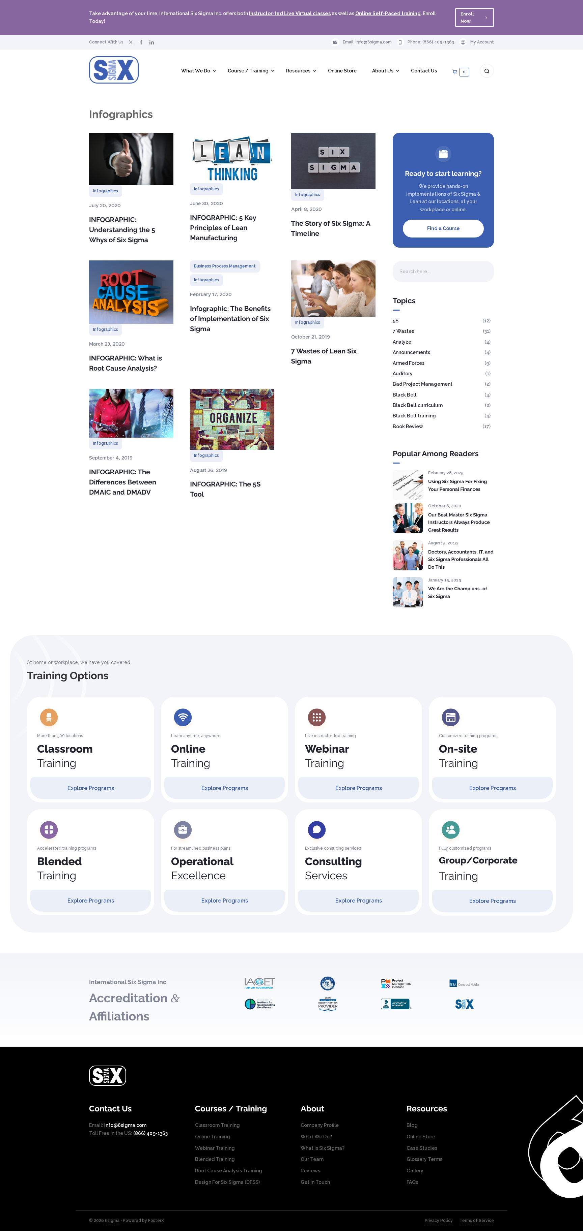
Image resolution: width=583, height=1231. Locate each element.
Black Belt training (414, 415)
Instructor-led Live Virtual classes (290, 13)
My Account (482, 42)
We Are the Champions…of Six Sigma (457, 592)
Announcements (411, 352)
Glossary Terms (424, 1159)
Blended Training (215, 1159)
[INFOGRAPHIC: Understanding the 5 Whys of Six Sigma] (131, 159)
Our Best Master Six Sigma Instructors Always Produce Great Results (459, 522)
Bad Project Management (422, 384)
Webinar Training (215, 1148)
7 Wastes (403, 331)
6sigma (112, 1220)
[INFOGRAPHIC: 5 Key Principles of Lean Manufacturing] (232, 158)
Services (333, 868)
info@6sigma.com (374, 42)
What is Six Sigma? (322, 1148)
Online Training (212, 1136)
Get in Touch (315, 1182)
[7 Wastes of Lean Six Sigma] (333, 288)
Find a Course (443, 228)
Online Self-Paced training (388, 13)
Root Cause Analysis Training (228, 1170)
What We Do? (316, 1136)
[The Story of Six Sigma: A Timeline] (333, 161)
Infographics (105, 191)
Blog (412, 1125)
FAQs (412, 1182)
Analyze (402, 342)
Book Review (408, 426)
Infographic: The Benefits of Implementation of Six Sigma (230, 319)
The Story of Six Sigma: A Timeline (330, 228)
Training (65, 756)
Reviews (310, 1170)
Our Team (312, 1159)
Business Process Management (225, 266)
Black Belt (405, 395)
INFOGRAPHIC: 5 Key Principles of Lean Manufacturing (223, 228)
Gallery (415, 1170)
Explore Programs (90, 788)
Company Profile (320, 1125)
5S (395, 320)
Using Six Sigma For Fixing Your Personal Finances (457, 485)
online (458, 209)
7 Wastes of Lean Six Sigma (324, 356)
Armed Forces (408, 363)
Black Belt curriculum (418, 405)
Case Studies (422, 1148)
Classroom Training (217, 1125)
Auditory (403, 373)
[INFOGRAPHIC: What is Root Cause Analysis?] (131, 292)
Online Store (421, 1136)
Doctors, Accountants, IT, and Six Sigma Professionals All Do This (461, 559)
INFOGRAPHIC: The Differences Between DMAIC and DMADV (122, 482)
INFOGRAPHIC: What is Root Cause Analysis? (125, 363)
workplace (432, 209)
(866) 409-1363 (438, 42)
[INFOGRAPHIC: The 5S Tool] (232, 419)
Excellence (202, 868)
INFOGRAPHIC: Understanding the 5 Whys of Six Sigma (122, 230)
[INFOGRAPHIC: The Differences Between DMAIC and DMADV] (131, 413)
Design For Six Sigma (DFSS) (227, 1182)
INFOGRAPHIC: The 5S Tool (225, 489)
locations (448, 201)
